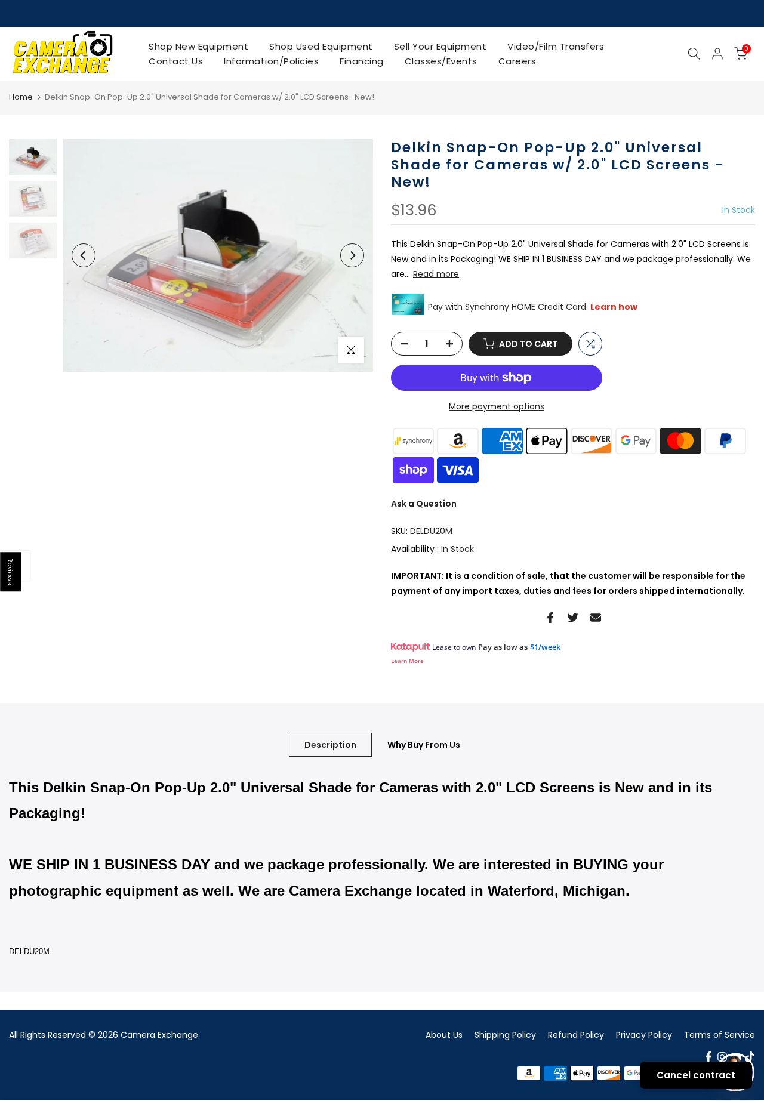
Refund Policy (576, 1035)
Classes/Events (441, 61)
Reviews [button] (11, 571)
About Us (444, 1035)
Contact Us (176, 61)
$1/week (545, 647)
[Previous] (84, 255)
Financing (362, 61)
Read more (436, 274)
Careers (517, 61)
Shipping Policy (505, 1035)
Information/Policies (271, 61)
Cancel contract (696, 1075)
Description (330, 744)
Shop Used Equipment (321, 46)
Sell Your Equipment (440, 46)
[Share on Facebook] (550, 617)
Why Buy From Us (423, 744)
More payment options (496, 406)
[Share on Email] (595, 617)
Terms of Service (719, 1035)
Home (21, 97)
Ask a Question (424, 504)
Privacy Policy (644, 1035)
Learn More (407, 660)
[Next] (352, 255)
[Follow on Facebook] (708, 1057)
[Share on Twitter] (573, 617)
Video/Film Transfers (555, 46)
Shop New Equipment (198, 46)
